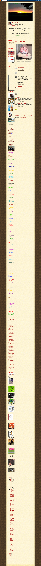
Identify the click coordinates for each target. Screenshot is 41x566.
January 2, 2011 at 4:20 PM (21, 101)
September (11, 482)
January (11, 489)
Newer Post (17, 115)
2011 (10, 478)
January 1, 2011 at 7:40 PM (21, 84)
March (11, 487)
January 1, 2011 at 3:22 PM (21, 80)
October (11, 481)
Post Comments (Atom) (22, 117)
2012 (10, 477)
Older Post (31, 115)
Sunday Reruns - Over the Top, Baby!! (12, 509)
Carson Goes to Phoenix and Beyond (12, 500)
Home (24, 115)
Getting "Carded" (12, 510)
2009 (10, 554)
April (10, 486)
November (11, 480)
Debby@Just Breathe (21, 67)
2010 (10, 553)
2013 (10, 476)
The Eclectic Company (16, 4)
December (11, 479)
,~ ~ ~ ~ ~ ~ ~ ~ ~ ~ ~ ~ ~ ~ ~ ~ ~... (12, 542)
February (11, 488)
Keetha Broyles (15, 22)
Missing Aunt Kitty (12, 547)
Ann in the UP (20, 86)
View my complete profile (14, 25)
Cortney (19, 75)
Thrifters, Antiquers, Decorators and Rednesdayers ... (12, 504)
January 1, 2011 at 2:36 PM (21, 70)
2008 (10, 555)
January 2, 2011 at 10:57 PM (21, 106)
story (12, 133)
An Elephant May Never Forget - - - (12, 496)
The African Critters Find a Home (12, 546)
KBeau (19, 97)
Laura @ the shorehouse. (22, 103)
